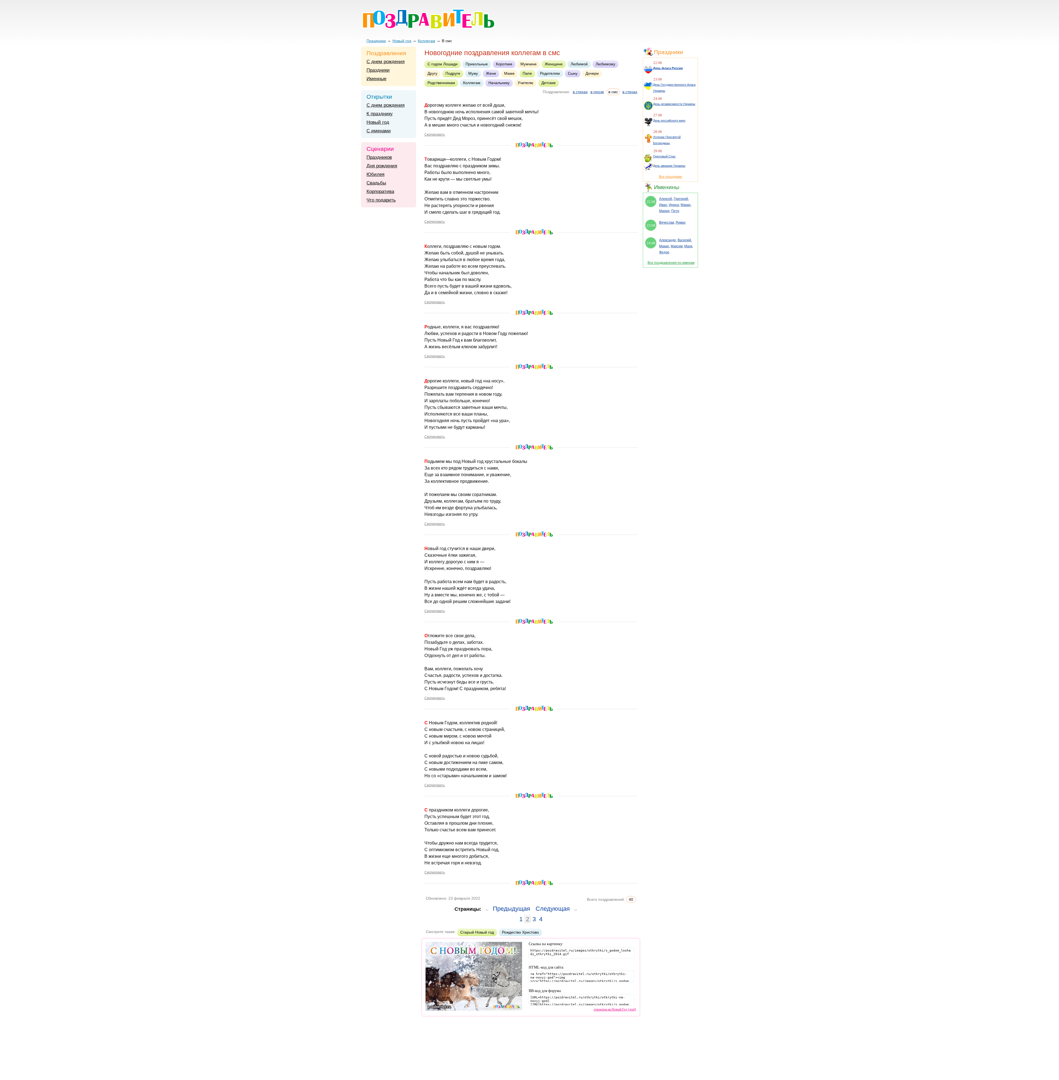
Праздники (376, 41)
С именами (379, 130)
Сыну (572, 73)
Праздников (379, 157)
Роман (681, 222)
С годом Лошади (442, 64)
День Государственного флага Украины (674, 87)
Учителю (525, 83)
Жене (491, 73)
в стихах (580, 92)
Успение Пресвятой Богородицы (667, 140)
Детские (548, 83)
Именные (376, 78)
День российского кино (669, 120)
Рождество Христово (520, 932)
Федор (664, 252)
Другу (432, 73)
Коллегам (426, 41)
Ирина (674, 205)
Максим (677, 246)
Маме (509, 73)
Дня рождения (382, 165)
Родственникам (441, 83)
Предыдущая (511, 908)
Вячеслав (666, 222)
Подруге (452, 73)
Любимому (605, 64)
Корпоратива (380, 191)
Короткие (504, 64)
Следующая (553, 908)
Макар (686, 205)
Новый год (401, 41)
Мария (664, 211)
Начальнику (499, 83)
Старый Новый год (477, 932)
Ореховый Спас (664, 156)
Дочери (592, 73)
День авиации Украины (669, 165)
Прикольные (477, 64)
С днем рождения (386, 61)
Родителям (550, 73)
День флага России (668, 68)
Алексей (665, 199)
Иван (663, 205)
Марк (688, 246)
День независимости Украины (674, 104)
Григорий (681, 199)
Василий (684, 240)
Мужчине (528, 64)
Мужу (473, 73)
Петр (675, 211)
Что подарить (381, 200)
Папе (527, 73)
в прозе (597, 92)
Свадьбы (376, 183)
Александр (667, 240)
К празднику (380, 113)
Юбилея (375, 174)
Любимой (579, 64)
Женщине (554, 64)
